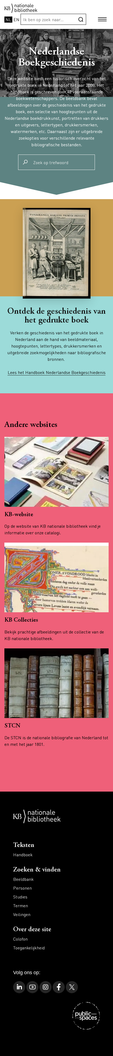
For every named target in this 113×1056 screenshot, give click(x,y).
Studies (20, 897)
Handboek (23, 854)
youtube (32, 987)
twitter (72, 987)
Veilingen (21, 914)
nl (8, 19)
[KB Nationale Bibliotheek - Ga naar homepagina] (20, 7)
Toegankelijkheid (29, 948)
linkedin (19, 987)
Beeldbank (23, 879)
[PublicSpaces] (86, 1016)
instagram (45, 987)
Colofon (20, 939)
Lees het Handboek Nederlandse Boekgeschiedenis (57, 372)
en (16, 19)
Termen (20, 905)
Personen (22, 888)
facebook (59, 987)
